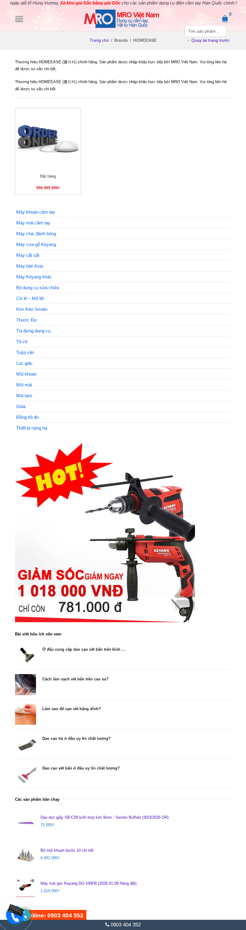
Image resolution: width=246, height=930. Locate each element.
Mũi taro (24, 395)
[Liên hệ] (12, 911)
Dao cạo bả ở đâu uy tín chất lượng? (76, 738)
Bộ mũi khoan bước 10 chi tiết (67, 850)
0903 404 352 (125, 925)
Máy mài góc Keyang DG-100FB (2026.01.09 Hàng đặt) (88, 883)
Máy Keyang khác (34, 276)
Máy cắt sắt (27, 255)
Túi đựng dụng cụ (33, 330)
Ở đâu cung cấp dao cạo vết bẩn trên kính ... (83, 649)
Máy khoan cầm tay (35, 211)
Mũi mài (24, 384)
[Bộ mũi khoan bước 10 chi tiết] (25, 855)
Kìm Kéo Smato (31, 309)
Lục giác (24, 363)
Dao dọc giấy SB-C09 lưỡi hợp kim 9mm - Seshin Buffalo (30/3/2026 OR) (104, 817)
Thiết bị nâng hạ (31, 427)
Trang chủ (99, 40)
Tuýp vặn (25, 352)
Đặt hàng (48, 176)
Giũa (21, 406)
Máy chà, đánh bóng (36, 233)
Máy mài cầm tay (33, 222)
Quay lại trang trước (210, 40)
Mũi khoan (26, 373)
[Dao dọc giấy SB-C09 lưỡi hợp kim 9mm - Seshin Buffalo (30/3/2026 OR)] (25, 822)
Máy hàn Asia (29, 265)
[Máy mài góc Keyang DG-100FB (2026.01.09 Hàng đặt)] (25, 888)
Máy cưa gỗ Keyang (36, 244)
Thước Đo (26, 319)
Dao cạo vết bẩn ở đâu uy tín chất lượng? (81, 768)
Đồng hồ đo (27, 417)
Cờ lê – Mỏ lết (30, 298)
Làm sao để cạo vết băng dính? (71, 708)
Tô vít (21, 341)
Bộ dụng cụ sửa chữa (37, 287)
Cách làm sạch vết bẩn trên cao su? (75, 679)
